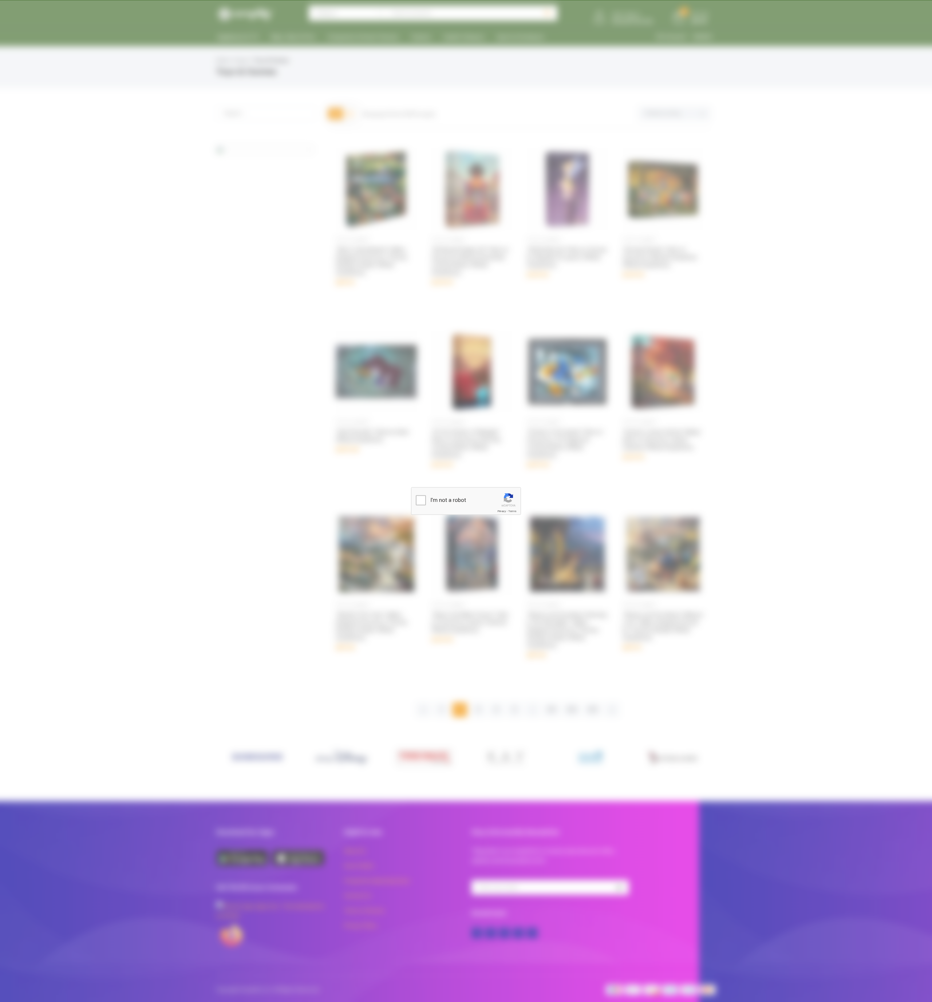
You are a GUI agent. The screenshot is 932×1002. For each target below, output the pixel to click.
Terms (512, 511)
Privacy (501, 511)
